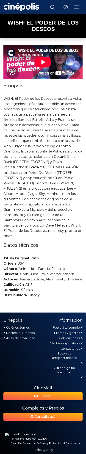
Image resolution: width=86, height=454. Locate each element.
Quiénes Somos (18, 327)
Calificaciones (69, 338)
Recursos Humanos (20, 333)
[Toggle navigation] (76, 7)
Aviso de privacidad (20, 338)
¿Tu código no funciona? (64, 370)
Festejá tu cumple (66, 327)
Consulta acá (44, 417)
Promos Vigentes (67, 333)
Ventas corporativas (65, 343)
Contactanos (70, 348)
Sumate (45, 396)
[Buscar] (53, 7)
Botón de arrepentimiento (64, 356)
